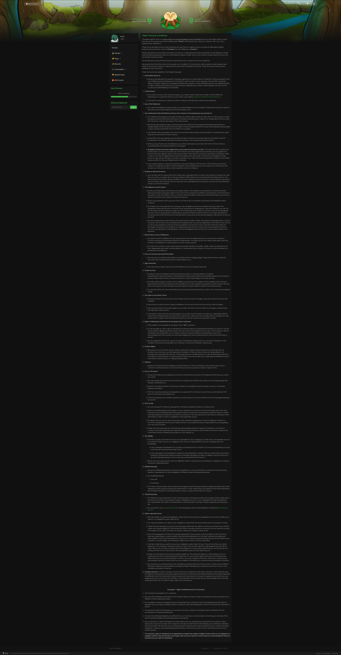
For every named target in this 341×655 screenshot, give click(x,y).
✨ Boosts (116, 64)
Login (122, 38)
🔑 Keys (115, 59)
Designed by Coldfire (220, 648)
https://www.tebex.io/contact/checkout (207, 97)
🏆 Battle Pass (118, 75)
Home (114, 48)
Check (133, 107)
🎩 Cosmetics (118, 69)
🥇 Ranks (116, 53)
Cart (311, 4)
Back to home (33, 4)
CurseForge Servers (171, 508)
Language (205, 648)
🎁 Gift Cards (118, 80)
